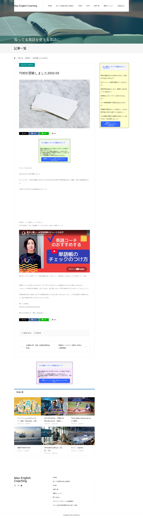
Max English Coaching (25, 5)
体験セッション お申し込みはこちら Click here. (54, 159)
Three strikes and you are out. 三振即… (81, 419)
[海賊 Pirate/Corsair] (27, 436)
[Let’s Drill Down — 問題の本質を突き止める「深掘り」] (54, 406)
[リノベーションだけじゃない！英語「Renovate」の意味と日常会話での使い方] (27, 406)
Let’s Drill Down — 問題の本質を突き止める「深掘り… (54, 419)
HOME (50, 6)
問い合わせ (56, 497)
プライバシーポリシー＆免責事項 (63, 501)
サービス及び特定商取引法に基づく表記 (65, 505)
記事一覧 (96, 6)
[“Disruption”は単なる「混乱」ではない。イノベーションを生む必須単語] (54, 436)
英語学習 (30, 65)
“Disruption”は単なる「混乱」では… (53, 449)
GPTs (88, 6)
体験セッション (108, 6)
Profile (80, 6)
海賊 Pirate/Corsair (23, 447)
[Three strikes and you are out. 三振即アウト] (81, 406)
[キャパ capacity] (81, 436)
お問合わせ (121, 6)
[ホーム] (14, 58)
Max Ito (29, 333)
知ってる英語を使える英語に (65, 6)
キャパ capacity (77, 447)
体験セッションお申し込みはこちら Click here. (110, 124)
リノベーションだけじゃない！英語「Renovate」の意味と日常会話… (27, 421)
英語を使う (55, 423)
